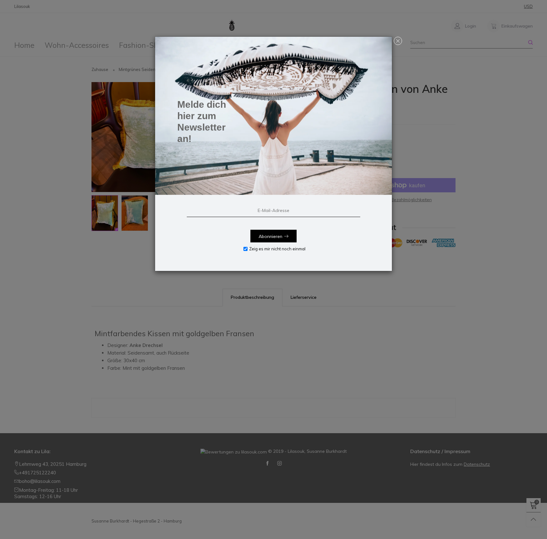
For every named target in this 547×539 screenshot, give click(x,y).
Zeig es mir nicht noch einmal (277, 248)
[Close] (398, 41)
